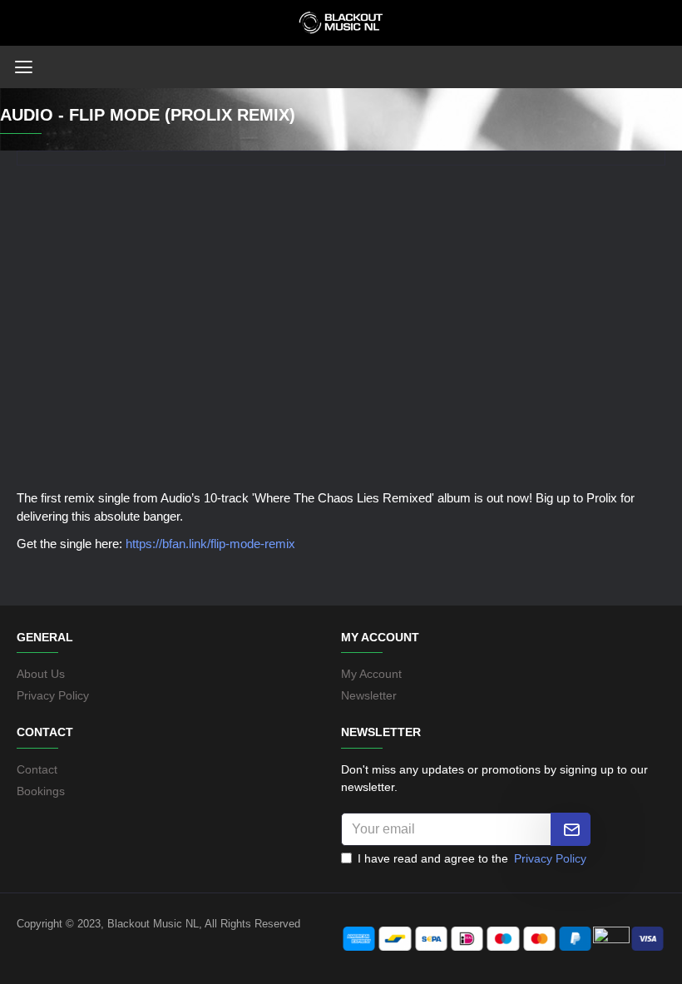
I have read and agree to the (472, 858)
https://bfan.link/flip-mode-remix (210, 544)
